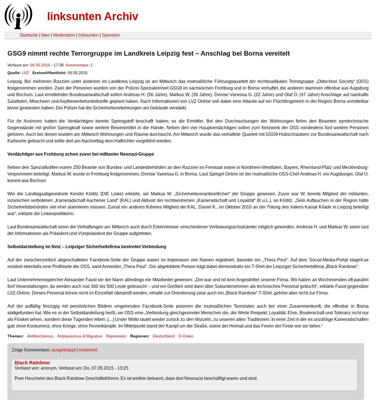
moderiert (88, 350)
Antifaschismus (40, 336)
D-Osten (186, 336)
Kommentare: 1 (79, 65)
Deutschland (164, 336)
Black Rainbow (32, 362)
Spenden (111, 35)
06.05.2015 (40, 65)
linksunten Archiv (92, 16)
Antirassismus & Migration (79, 336)
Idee (45, 35)
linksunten (88, 35)
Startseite (29, 35)
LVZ (25, 73)
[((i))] (18, 27)
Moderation (64, 35)
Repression (116, 336)
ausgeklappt (63, 350)
